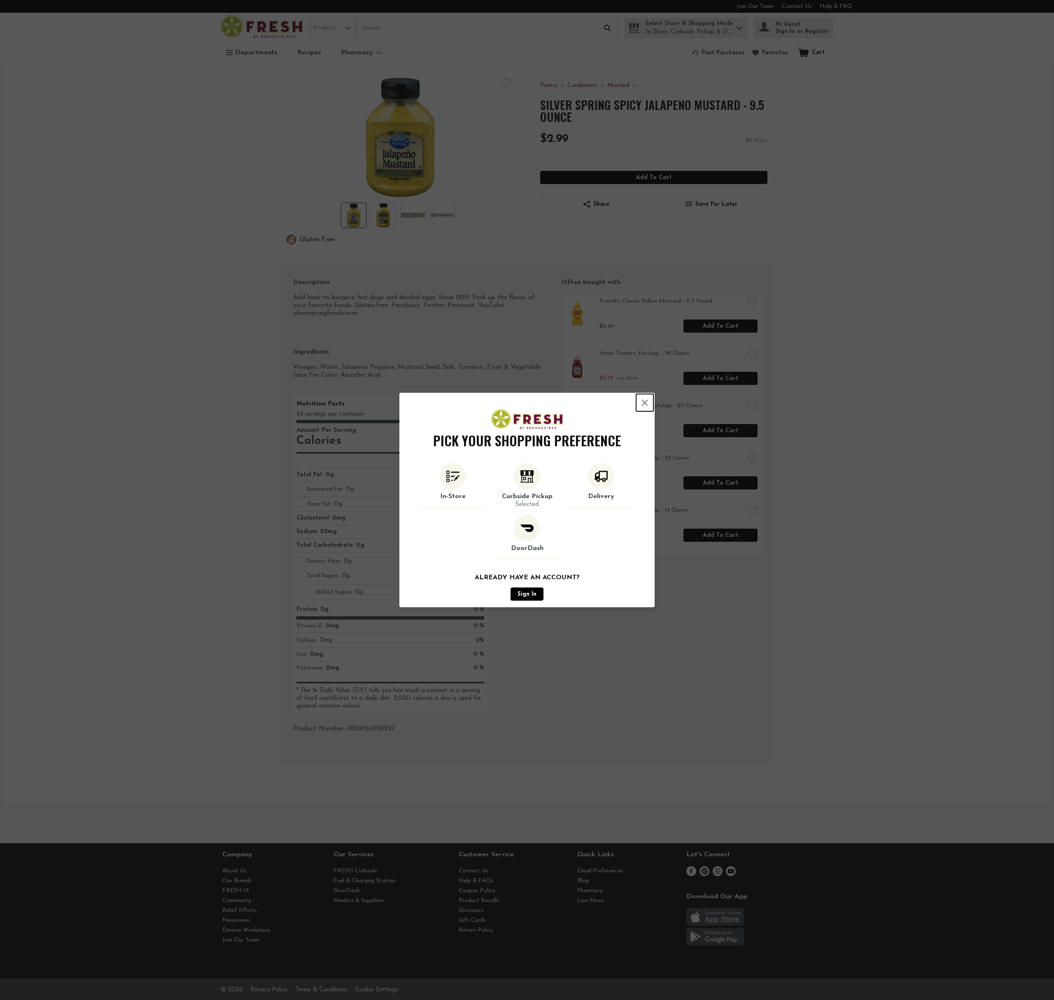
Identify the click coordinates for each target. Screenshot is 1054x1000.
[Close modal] (645, 403)
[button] (453, 485)
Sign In (527, 594)
